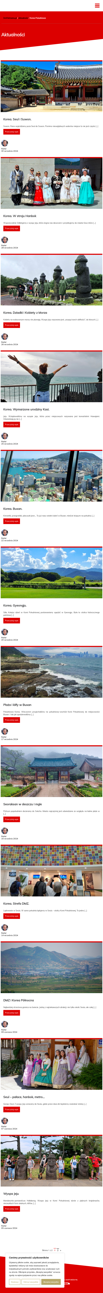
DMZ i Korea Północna (18, 1000)
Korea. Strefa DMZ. (16, 903)
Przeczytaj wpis (11, 132)
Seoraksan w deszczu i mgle (22, 804)
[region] (34, 1270)
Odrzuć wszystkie (30, 1282)
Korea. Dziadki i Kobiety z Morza (25, 312)
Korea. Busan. (12, 509)
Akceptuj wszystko (51, 1282)
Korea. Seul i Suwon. (17, 119)
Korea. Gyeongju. (15, 605)
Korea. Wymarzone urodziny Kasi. (26, 409)
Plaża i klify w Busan (17, 705)
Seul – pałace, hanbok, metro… (24, 1097)
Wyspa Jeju (11, 1193)
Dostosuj (14, 1282)
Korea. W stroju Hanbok (19, 216)
